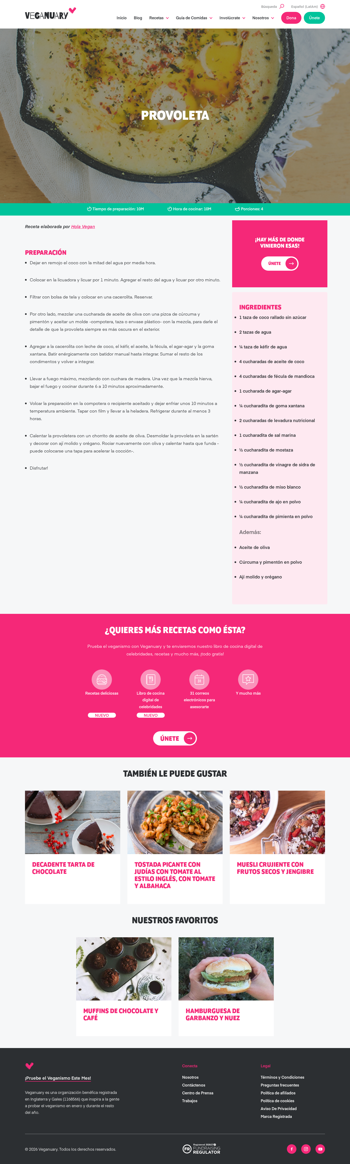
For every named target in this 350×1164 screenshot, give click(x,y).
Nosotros (260, 17)
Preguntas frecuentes (280, 1084)
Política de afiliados (278, 1092)
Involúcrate (230, 17)
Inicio (122, 17)
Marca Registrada (276, 1116)
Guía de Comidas (191, 17)
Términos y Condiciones (282, 1077)
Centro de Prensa (197, 1092)
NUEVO (102, 714)
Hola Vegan (83, 226)
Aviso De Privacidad (279, 1108)
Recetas (156, 17)
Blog (138, 17)
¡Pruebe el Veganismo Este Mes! (58, 1078)
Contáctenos (193, 1084)
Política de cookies (277, 1100)
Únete (314, 17)
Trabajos (189, 1100)
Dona (291, 17)
